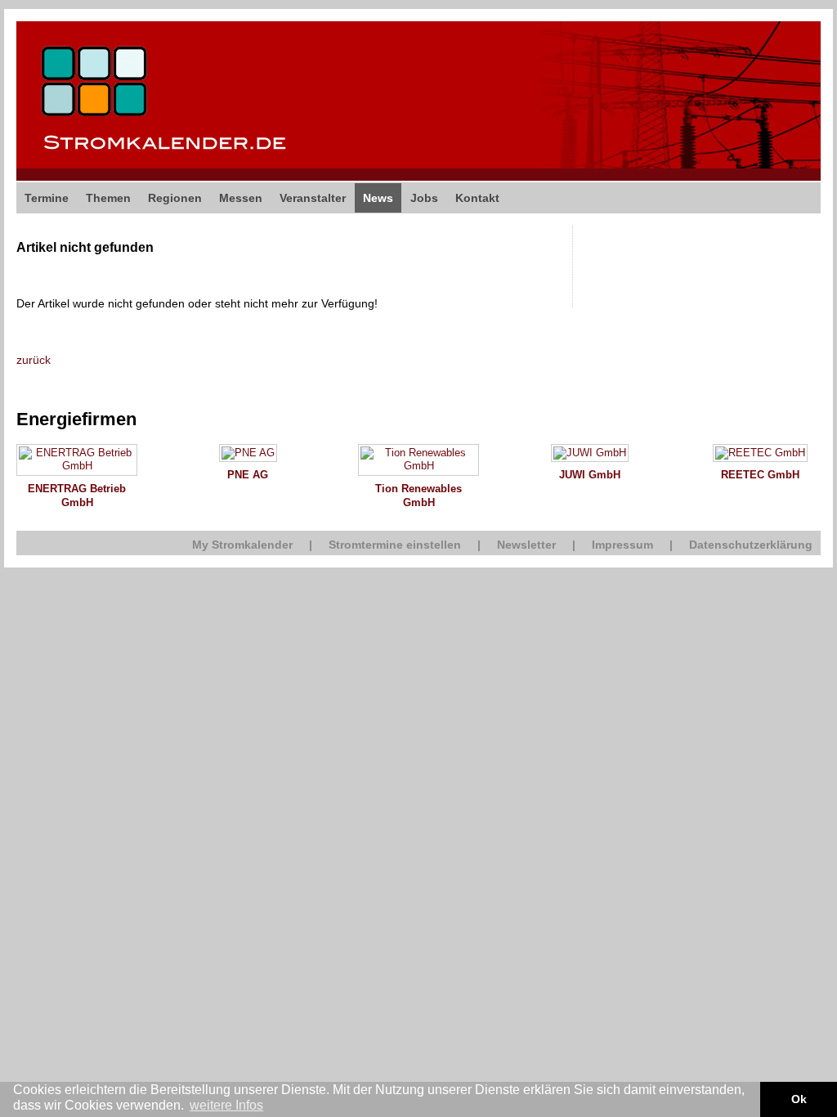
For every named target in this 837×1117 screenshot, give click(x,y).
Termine (47, 197)
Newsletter (526, 544)
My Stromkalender (242, 544)
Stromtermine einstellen (395, 544)
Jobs (424, 197)
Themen (108, 197)
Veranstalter (313, 197)
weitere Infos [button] (226, 1105)
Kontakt (477, 197)
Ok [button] (799, 1099)
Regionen (175, 197)
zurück (33, 359)
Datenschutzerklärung (750, 544)
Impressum (622, 544)
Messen (240, 197)
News (378, 197)
